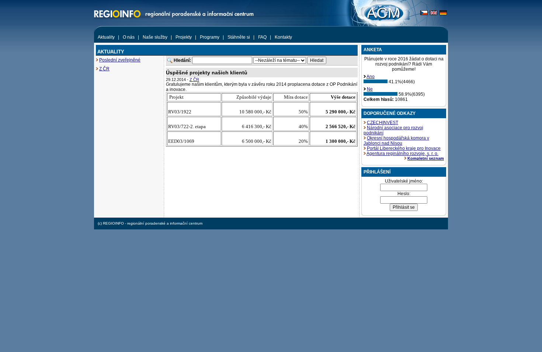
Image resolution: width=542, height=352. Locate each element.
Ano (370, 76)
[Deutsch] (443, 13)
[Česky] (424, 13)
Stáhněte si (238, 37)
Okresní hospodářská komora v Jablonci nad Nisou (396, 140)
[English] (433, 13)
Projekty (184, 37)
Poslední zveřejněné (119, 60)
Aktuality (106, 37)
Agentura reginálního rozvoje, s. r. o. (402, 153)
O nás (129, 37)
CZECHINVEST (382, 122)
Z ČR (104, 68)
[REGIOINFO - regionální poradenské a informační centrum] (158, 30)
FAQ (262, 37)
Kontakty (283, 37)
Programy (209, 37)
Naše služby (155, 37)
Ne (370, 89)
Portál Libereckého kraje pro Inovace (404, 148)
